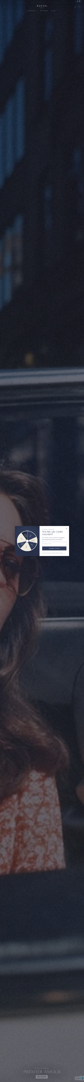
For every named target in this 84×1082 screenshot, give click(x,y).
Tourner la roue (54, 548)
